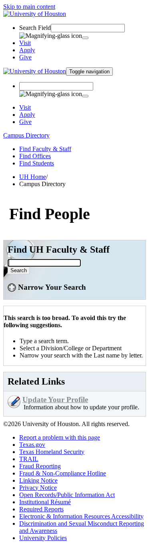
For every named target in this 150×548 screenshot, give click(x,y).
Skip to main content (29, 6)
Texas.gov (32, 444)
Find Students (36, 163)
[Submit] (85, 96)
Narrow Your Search (51, 287)
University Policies (43, 537)
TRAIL (28, 459)
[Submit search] (85, 38)
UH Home (32, 176)
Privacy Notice (38, 487)
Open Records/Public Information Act (67, 494)
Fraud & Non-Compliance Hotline (62, 473)
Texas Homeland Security (51, 451)
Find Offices (35, 156)
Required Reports (41, 509)
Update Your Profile (55, 399)
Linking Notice (38, 480)
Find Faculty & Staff (45, 148)
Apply (27, 50)
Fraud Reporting (40, 466)
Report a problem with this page (59, 437)
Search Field (35, 27)
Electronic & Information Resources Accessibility (81, 516)
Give (25, 57)
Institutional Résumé (45, 502)
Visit (25, 42)
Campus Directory (26, 135)
